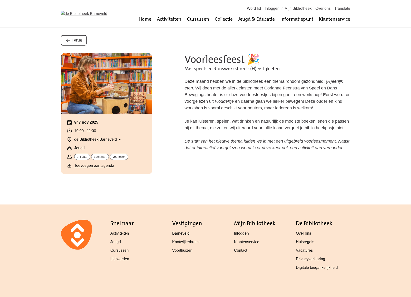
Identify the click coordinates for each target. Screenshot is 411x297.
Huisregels (305, 242)
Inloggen (241, 233)
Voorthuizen (182, 250)
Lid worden (119, 259)
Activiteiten (169, 19)
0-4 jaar (82, 156)
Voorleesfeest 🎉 (222, 59)
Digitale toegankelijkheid (317, 267)
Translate (342, 8)
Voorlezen (119, 156)
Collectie (224, 19)
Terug (77, 40)
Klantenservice (334, 19)
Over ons (323, 8)
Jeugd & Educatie (256, 19)
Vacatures (304, 250)
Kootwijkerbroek (186, 242)
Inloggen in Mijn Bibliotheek (288, 8)
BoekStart (100, 156)
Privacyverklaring (310, 259)
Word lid (254, 8)
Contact (240, 250)
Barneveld (181, 233)
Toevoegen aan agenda (94, 165)
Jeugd (115, 242)
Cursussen (198, 19)
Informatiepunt (296, 19)
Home (145, 19)
